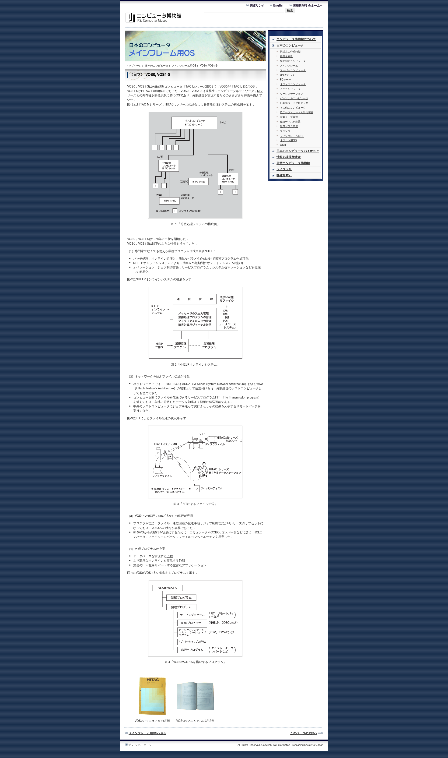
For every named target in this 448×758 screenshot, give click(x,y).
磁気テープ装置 (289, 117)
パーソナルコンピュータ (294, 98)
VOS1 (139, 515)
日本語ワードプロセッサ (294, 103)
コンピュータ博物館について (296, 39)
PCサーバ (285, 79)
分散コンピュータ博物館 (293, 163)
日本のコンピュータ (156, 65)
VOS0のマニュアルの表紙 (152, 720)
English (278, 5)
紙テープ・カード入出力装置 (296, 112)
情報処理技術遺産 (288, 157)
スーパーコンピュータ (293, 70)
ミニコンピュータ (290, 89)
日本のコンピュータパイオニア (297, 151)
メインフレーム (289, 65)
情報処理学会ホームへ (308, 5)
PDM (170, 556)
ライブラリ (284, 169)
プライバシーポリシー (141, 744)
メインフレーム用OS (184, 65)
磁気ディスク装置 (290, 121)
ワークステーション (291, 93)
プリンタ (285, 131)
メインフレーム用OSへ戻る (147, 733)
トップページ (133, 65)
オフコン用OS (288, 140)
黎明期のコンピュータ (293, 61)
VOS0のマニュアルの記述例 (195, 720)
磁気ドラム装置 (289, 126)
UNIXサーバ (287, 75)
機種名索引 (286, 56)
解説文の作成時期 (290, 51)
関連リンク (257, 5)
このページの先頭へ (303, 733)
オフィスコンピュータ (293, 84)
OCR (283, 145)
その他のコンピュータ (293, 107)
